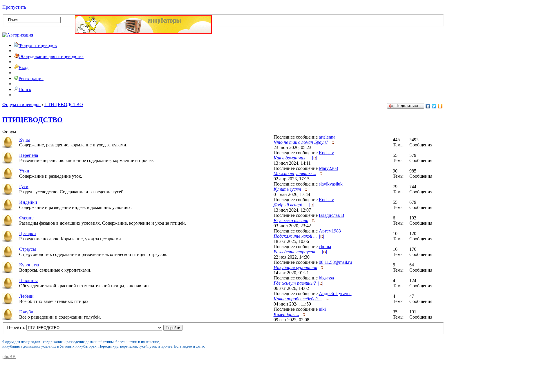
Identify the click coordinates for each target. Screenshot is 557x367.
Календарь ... (286, 314)
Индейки (28, 202)
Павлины (28, 280)
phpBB (9, 356)
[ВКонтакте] (428, 106)
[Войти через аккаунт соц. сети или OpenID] (17, 34)
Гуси (23, 186)
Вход (23, 67)
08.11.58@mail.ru (335, 262)
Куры (24, 139)
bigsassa (326, 277)
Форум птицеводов (38, 45)
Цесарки (27, 233)
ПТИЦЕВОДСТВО (63, 104)
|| (332, 142)
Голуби (26, 311)
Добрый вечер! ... (290, 204)
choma (325, 246)
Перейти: (16, 327)
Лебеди (26, 296)
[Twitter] (434, 106)
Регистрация (31, 78)
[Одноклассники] (440, 106)
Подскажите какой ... (295, 236)
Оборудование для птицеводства (51, 56)
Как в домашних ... (292, 157)
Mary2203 (328, 168)
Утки (24, 170)
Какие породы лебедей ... (298, 298)
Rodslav (326, 152)
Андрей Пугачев (335, 293)
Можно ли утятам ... (295, 173)
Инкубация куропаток (295, 267)
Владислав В (331, 215)
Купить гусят (287, 189)
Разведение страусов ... (297, 251)
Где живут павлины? (295, 283)
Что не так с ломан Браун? (301, 142)
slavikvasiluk (331, 183)
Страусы (27, 249)
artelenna (327, 137)
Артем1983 (330, 230)
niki (322, 309)
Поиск (25, 89)
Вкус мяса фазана (291, 220)
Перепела (28, 155)
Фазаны (27, 217)
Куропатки (30, 264)
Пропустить (14, 7)
